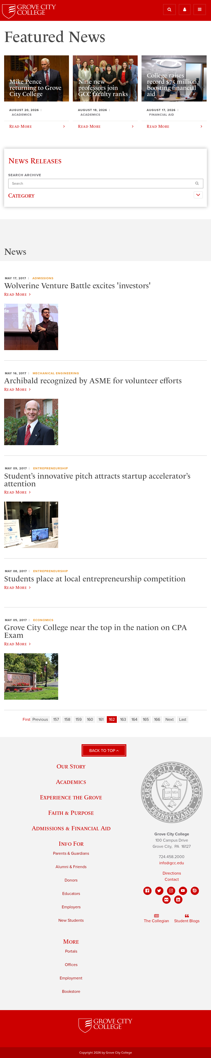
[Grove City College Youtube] (183, 891)
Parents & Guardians (71, 853)
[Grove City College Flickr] (166, 899)
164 (134, 719)
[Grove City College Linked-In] (178, 899)
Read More (15, 294)
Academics (71, 781)
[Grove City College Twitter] (159, 891)
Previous (40, 719)
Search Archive (24, 175)
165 (146, 719)
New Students (71, 920)
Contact (172, 879)
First (26, 719)
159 (79, 719)
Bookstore (71, 991)
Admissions (43, 278)
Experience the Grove (71, 797)
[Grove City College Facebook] (147, 891)
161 (101, 719)
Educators (71, 893)
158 (67, 719)
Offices (71, 964)
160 (90, 719)
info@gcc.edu (171, 863)
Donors (71, 880)
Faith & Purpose (71, 812)
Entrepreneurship (50, 468)
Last (182, 719)
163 (123, 719)
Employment (71, 978)
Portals (71, 951)
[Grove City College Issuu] (195, 891)
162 (112, 719)
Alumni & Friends (71, 866)
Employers (71, 907)
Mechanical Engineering (56, 373)
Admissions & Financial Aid (71, 828)
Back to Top (102, 750)
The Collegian (156, 921)
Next (169, 719)
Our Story (71, 766)
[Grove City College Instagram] (171, 891)
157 (56, 719)
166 (157, 719)
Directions (172, 873)
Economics (43, 620)
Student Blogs (186, 921)
